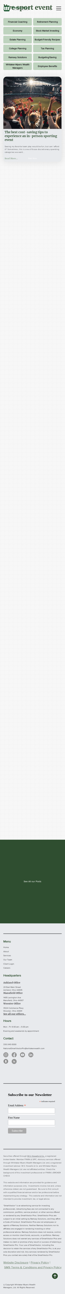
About (6, 951)
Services (7, 955)
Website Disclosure (15, 1262)
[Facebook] (14, 1054)
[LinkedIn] (30, 1054)
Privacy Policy (40, 1262)
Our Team (7, 960)
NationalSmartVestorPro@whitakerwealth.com (23, 1048)
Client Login (8, 964)
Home (6, 947)
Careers (6, 968)
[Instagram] (5, 1054)
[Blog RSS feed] (14, 1061)
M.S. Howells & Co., (36, 1156)
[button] (32, 158)
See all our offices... (14, 1013)
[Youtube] (22, 1054)
